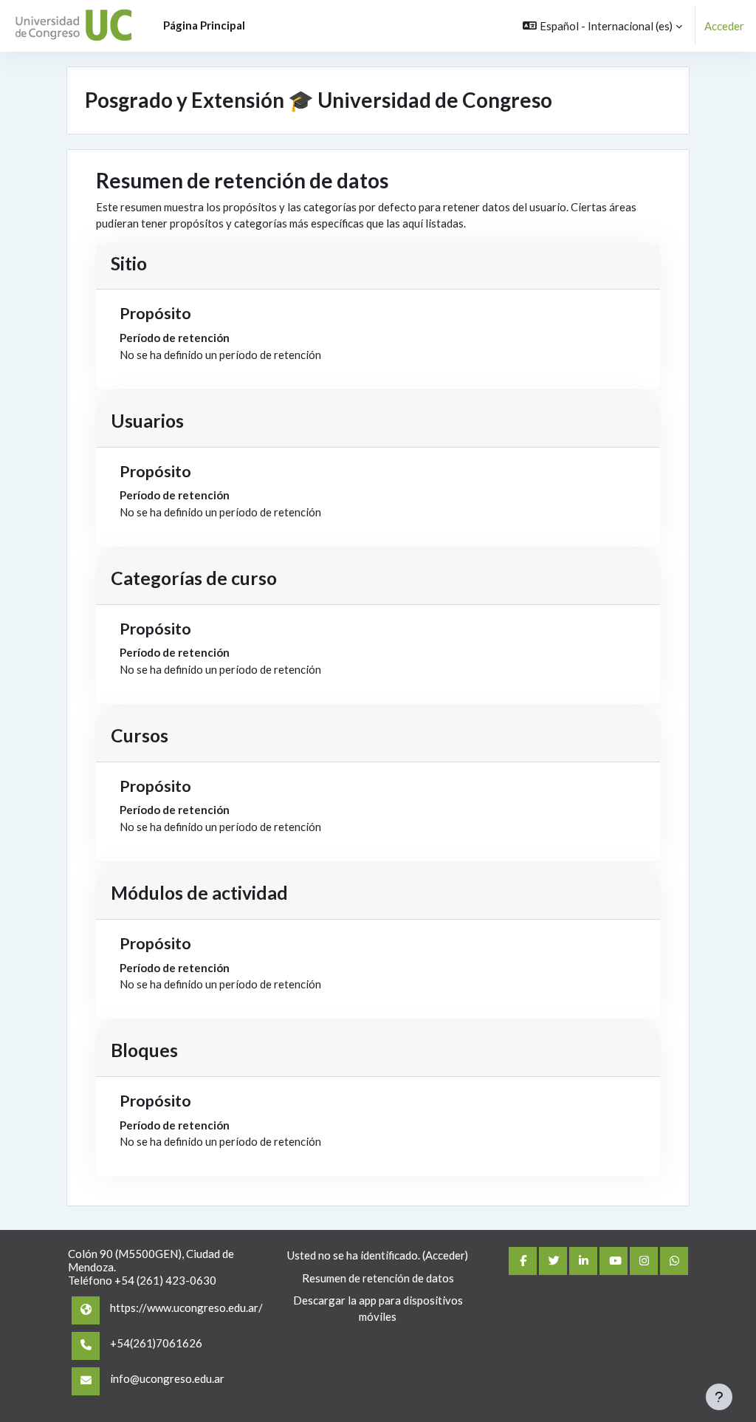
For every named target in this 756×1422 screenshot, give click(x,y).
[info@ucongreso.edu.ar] (86, 1381)
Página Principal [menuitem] (204, 25)
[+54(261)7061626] (86, 1346)
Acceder (724, 26)
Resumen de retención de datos (378, 1278)
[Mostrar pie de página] (719, 1397)
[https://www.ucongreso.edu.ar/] (86, 1310)
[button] (602, 26)
